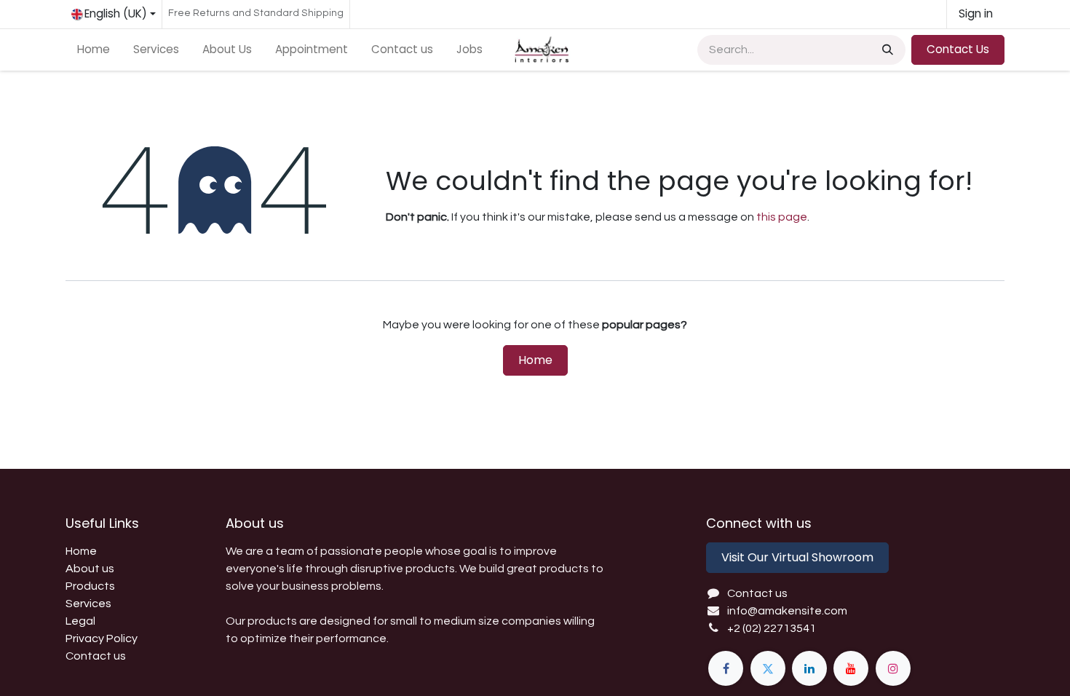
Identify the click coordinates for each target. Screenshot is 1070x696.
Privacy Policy (102, 638)
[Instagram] (893, 668)
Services (88, 603)
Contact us (96, 656)
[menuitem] (94, 50)
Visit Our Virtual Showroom (797, 557)
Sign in (976, 13)
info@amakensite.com (787, 611)
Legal (80, 621)
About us (90, 568)
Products (90, 586)
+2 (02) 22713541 (771, 628)
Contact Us (958, 49)
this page (781, 217)
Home (535, 360)
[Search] (886, 50)
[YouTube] (850, 668)
